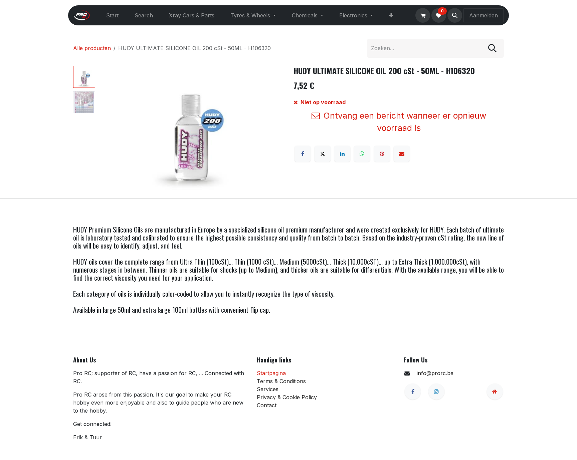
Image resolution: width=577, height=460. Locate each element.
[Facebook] (303, 154)
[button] (454, 15)
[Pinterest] (382, 154)
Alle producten (92, 48)
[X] (323, 154)
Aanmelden (483, 15)
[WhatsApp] (362, 154)
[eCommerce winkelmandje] (422, 15)
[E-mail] (402, 154)
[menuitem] (112, 15)
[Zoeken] (492, 48)
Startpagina (271, 373)
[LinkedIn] (342, 154)
